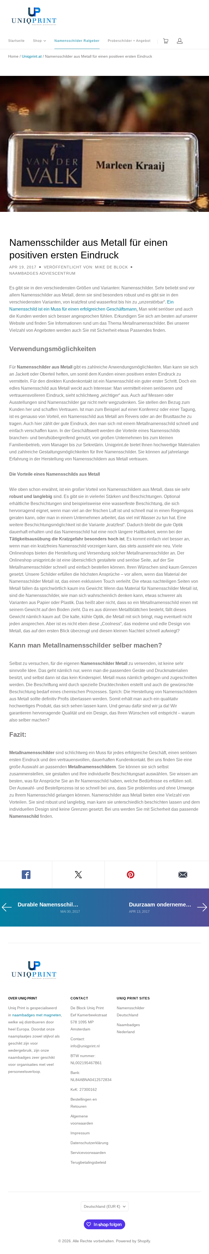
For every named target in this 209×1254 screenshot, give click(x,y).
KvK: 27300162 (83, 1089)
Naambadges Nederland (128, 1028)
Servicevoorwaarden (88, 1152)
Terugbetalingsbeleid (88, 1162)
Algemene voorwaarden (81, 1119)
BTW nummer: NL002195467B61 (86, 1059)
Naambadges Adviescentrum (42, 273)
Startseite (16, 41)
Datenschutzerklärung (89, 1143)
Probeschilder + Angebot (129, 41)
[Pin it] (131, 874)
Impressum (80, 1133)
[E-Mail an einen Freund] (183, 874)
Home (13, 56)
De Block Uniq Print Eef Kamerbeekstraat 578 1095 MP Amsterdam (88, 1018)
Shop (37, 40)
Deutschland (102, 1206)
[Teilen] (26, 874)
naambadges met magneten (36, 1015)
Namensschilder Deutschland (131, 1011)
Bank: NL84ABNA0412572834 (91, 1076)
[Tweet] (78, 874)
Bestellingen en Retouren (83, 1103)
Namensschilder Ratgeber (77, 41)
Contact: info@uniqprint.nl (85, 1042)
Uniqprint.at (32, 56)
